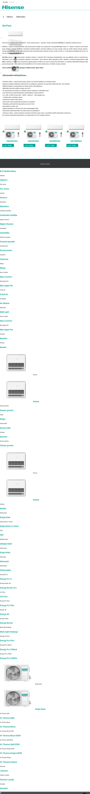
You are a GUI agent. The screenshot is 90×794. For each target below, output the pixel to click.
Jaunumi (2, 766)
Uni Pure (2, 592)
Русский (5, 2)
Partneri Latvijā (4, 775)
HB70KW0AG (76, 141)
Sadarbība (3, 228)
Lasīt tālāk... (8, 145)
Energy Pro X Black (6, 645)
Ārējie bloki (3, 513)
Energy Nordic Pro (5, 583)
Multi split (3, 307)
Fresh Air (2, 290)
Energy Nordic (4, 618)
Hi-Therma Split (4, 713)
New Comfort (4, 272)
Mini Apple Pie (4, 281)
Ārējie (2, 415)
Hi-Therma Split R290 (6, 740)
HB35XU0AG (33, 141)
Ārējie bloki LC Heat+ (6, 522)
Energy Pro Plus (5, 601)
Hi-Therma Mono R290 (7, 731)
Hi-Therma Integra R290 (7, 749)
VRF (1, 530)
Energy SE (3, 610)
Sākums (10, 17)
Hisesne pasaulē (5, 237)
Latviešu (11, 2)
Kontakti (2, 784)
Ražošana (3, 202)
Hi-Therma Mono (5, 722)
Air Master (3, 299)
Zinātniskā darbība (5, 211)
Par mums (3, 184)
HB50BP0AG (54, 141)
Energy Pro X (4, 574)
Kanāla (2, 504)
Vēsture (2, 193)
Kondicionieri (4, 246)
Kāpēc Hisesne (4, 219)
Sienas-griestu (4, 406)
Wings (2, 263)
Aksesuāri (3, 557)
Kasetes (2, 334)
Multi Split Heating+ (6, 627)
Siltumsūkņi (20, 17)
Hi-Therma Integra (5, 757)
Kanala (2, 343)
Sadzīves (2, 255)
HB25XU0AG (12, 141)
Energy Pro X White (6, 654)
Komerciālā (3, 423)
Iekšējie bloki (4, 539)
